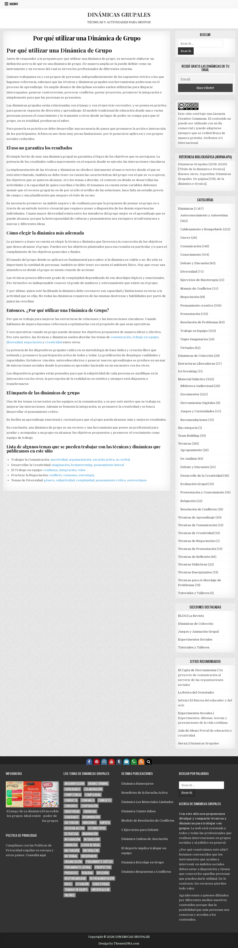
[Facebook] (89, 762)
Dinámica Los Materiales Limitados (147, 802)
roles (82, 470)
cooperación (89, 806)
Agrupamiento (191, 450)
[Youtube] (112, 762)
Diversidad (188, 271)
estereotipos (137, 480)
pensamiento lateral (109, 465)
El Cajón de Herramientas (197, 670)
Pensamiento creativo (196, 305)
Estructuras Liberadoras (196, 363)
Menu (14, 4)
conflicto (55, 475)
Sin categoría (188, 427)
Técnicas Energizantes (195, 572)
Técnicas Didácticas (192, 564)
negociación (33, 342)
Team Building (188, 435)
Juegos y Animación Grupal (198, 631)
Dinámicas (185, 208)
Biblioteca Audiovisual (196, 386)
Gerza (182, 743)
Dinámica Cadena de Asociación (144, 839)
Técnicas (184, 443)
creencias (90, 811)
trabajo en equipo (145, 337)
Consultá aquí (36, 855)
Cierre (185, 237)
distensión (72, 822)
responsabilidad (75, 878)
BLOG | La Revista (191, 616)
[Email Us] (126, 762)
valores (70, 895)
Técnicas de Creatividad (196, 533)
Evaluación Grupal (194, 484)
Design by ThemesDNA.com (119, 943)
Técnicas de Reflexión (194, 556)
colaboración (93, 789)
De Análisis (188, 458)
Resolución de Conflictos (198, 509)
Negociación (189, 297)
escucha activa (103, 459)
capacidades (72, 789)
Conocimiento (190, 254)
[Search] (149, 762)
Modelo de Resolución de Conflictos (147, 820)
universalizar (100, 889)
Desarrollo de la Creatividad (201, 475)
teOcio (183, 700)
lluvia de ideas (90, 845)
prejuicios (71, 873)
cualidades (72, 817)
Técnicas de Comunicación (197, 525)
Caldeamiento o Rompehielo (201, 229)
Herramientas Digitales (197, 403)
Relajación (188, 501)
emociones (89, 822)
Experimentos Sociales (195, 639)
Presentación (190, 314)
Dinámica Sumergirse (137, 783)
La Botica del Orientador (196, 692)
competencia (73, 795)
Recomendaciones (194, 420)
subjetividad (65, 480)
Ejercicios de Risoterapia (199, 280)
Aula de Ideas (188, 730)
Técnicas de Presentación (197, 549)
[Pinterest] (97, 762)
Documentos (189, 394)
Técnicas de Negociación (196, 541)
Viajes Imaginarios (194, 339)
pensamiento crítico (111, 480)
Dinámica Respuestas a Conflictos (146, 871)
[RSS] (141, 762)
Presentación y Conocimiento (202, 492)
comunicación (121, 337)
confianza (50, 470)
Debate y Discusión (194, 263)
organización (73, 861)
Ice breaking (187, 371)
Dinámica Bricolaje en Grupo (142, 862)
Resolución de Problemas (199, 322)
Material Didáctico (191, 379)
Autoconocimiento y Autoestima (204, 215)
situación (82, 884)
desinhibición (91, 817)
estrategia (86, 475)
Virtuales (187, 348)
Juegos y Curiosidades (197, 411)
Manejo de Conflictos (196, 288)
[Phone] (134, 762)
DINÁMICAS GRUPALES (119, 14)
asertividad (58, 459)
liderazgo (71, 845)
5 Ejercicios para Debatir (140, 830)
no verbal (123, 459)
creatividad (54, 342)
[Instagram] (104, 762)
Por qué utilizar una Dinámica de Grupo (87, 38)
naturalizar (91, 850)
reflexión (103, 873)
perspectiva (103, 867)
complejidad (85, 480)
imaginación (60, 465)
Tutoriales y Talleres (193, 593)
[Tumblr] (119, 762)
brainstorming (82, 465)
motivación (72, 850)
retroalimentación (102, 878)
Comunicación (190, 246)
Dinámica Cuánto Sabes (138, 811)
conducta (71, 800)
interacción (91, 839)
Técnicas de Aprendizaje (196, 517)
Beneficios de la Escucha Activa (144, 792)
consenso (70, 475)
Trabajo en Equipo (194, 331)
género (49, 480)
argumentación (80, 459)
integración (67, 470)
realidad (87, 873)
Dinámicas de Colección (195, 355)
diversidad (15, 342)
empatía (105, 822)
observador (89, 856)
